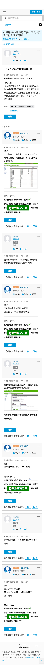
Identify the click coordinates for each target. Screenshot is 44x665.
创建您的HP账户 (10, 39)
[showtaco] (7, 53)
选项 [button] (40, 24)
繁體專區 (8, 25)
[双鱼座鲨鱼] (7, 135)
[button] (39, 51)
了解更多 (26, 39)
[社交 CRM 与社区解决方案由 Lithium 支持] (24, 647)
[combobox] (22, 18)
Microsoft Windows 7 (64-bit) (22, 106)
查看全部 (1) (14, 111)
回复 (10, 116)
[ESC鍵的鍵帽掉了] (18, 44)
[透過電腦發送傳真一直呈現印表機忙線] (15, 44)
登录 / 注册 (36, 12)
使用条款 (29, 657)
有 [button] (28, 226)
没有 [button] (35, 226)
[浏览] (4, 12)
